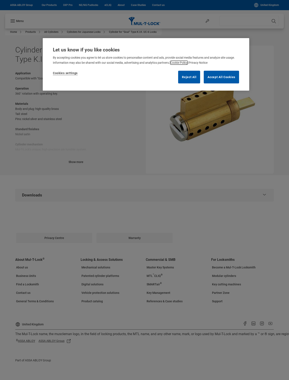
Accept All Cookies (221, 77)
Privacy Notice (198, 62)
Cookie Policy (179, 62)
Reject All (189, 77)
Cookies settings (65, 73)
